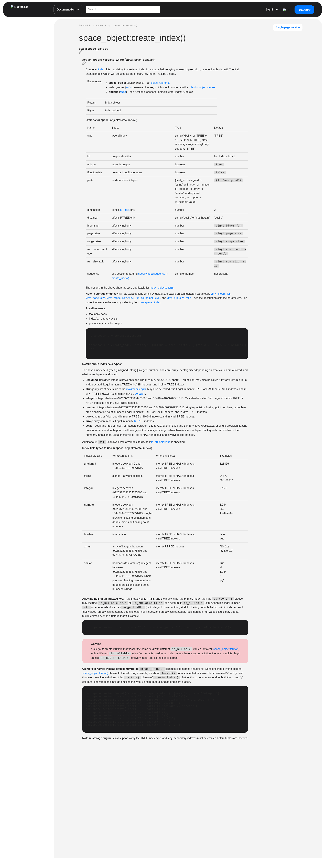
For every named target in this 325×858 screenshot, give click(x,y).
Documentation (66, 9)
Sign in (270, 9)
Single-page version (288, 27)
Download (304, 10)
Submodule (91, 25)
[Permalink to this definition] (163, 52)
